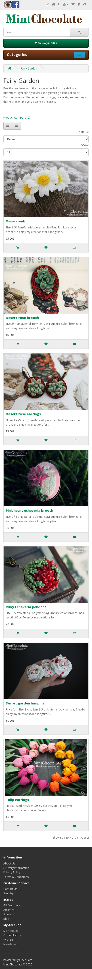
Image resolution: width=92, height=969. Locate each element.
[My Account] (66, 4)
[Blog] (47, 4)
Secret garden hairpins (25, 703)
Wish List (8, 940)
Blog (6, 919)
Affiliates (8, 910)
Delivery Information (16, 868)
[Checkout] (84, 4)
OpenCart (25, 960)
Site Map (8, 893)
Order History (12, 935)
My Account (10, 931)
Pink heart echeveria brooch (29, 510)
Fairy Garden (29, 68)
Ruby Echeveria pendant (26, 607)
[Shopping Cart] (78, 4)
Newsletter (10, 944)
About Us (9, 863)
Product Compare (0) (16, 117)
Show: (85, 145)
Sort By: (84, 132)
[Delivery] (53, 4)
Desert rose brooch (22, 317)
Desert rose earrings (23, 414)
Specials (8, 914)
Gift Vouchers (11, 905)
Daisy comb (15, 221)
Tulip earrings (17, 799)
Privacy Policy (11, 872)
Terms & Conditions (16, 877)
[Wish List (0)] (73, 4)
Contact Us (10, 889)
